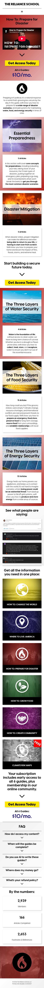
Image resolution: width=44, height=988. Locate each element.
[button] (22, 11)
